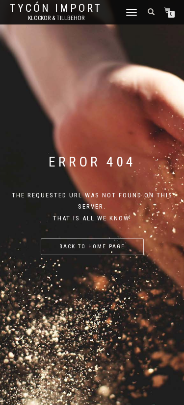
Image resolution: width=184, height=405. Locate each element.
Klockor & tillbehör (56, 18)
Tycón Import (56, 8)
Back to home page (92, 246)
